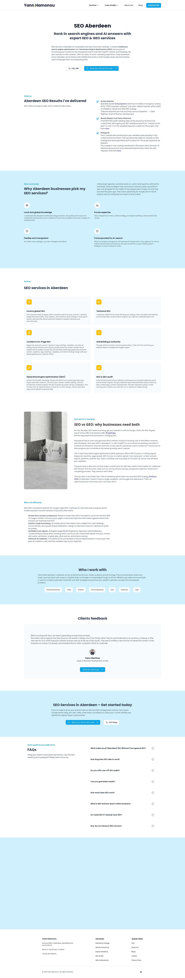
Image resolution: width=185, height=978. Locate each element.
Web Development (102, 960)
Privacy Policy (136, 960)
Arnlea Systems (120, 104)
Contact (134, 956)
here (107, 128)
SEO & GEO (99, 956)
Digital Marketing (101, 952)
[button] (94, 5)
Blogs (134, 952)
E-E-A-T (65, 531)
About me (128, 5)
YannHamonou (39, 5)
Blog (140, 5)
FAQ (133, 943)
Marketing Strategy (102, 943)
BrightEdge (110, 433)
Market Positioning (102, 947)
